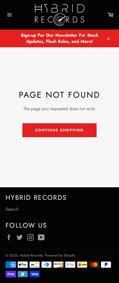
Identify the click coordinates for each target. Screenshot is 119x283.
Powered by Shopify (60, 255)
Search (12, 209)
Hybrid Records (31, 255)
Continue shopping (59, 130)
